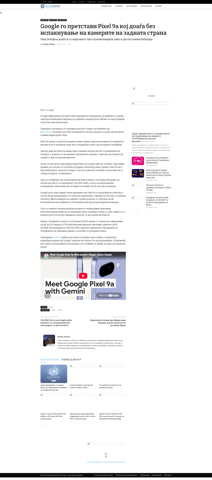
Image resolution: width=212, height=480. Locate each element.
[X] (170, 2)
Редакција (101, 2)
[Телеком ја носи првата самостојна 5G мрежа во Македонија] (138, 161)
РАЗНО (158, 6)
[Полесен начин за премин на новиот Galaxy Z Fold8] (83, 374)
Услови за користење (103, 475)
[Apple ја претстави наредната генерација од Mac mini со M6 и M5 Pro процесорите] (83, 402)
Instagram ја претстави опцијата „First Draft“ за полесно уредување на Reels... (157, 201)
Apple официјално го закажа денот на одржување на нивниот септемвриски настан (53, 387)
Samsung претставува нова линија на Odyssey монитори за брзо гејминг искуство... (159, 174)
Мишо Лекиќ (49, 44)
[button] (169, 6)
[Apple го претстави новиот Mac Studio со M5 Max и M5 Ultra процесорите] (53, 402)
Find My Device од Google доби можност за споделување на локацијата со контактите (56, 323)
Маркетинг (91, 2)
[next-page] (45, 423)
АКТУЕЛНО (44, 20)
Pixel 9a (57, 237)
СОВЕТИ (119, 6)
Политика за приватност (126, 475)
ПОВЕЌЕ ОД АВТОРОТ (71, 359)
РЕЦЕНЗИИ (146, 6)
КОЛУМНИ (131, 6)
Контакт (82, 2)
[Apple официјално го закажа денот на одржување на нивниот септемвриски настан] (53, 374)
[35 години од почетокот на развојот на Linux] (112, 374)
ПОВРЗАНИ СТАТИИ (49, 359)
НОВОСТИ (106, 6)
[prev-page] (42, 423)
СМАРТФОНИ (62, 20)
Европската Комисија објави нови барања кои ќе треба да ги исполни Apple (108, 323)
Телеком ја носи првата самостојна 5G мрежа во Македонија (157, 160)
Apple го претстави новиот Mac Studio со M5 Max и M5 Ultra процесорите (53, 416)
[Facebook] (154, 2)
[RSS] (166, 2)
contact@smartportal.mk (114, 462)
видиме (47, 132)
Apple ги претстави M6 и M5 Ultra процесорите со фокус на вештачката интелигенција (111, 416)
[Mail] (162, 2)
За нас (74, 2)
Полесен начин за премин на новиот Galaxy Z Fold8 (158, 187)
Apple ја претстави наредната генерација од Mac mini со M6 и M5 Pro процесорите (82, 416)
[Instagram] (158, 2)
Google (51, 307)
